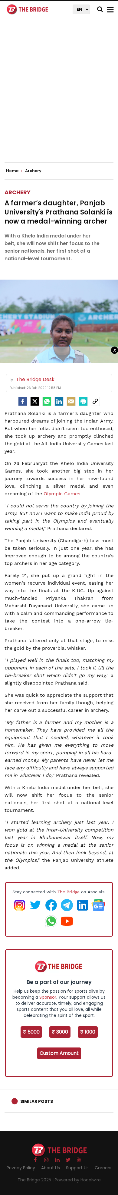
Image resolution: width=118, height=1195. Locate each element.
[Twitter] (34, 401)
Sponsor (47, 997)
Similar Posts (36, 1101)
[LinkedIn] (59, 401)
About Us (50, 1168)
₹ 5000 (31, 1031)
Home (12, 171)
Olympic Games (62, 493)
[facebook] (22, 401)
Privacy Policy (21, 1168)
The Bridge (68, 891)
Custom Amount (59, 1053)
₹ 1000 (87, 1031)
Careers (103, 1168)
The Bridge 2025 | (36, 1180)
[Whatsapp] (46, 401)
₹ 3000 (60, 1031)
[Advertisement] (59, 95)
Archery (18, 192)
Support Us (77, 1168)
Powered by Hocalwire (78, 1180)
